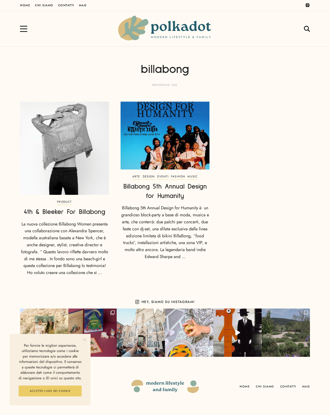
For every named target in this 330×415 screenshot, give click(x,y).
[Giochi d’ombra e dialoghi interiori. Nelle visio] (237, 333)
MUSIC (192, 176)
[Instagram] (307, 5)
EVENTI (163, 176)
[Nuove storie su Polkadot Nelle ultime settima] (44, 333)
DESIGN (149, 176)
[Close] (84, 340)
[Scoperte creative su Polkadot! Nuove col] (141, 333)
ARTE (136, 176)
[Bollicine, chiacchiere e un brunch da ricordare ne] (286, 333)
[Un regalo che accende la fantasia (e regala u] (189, 333)
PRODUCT (64, 202)
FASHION (178, 176)
